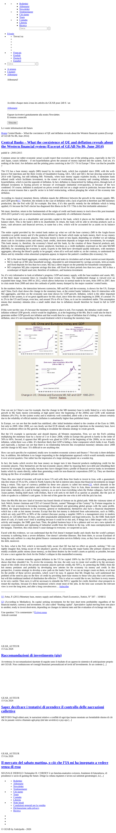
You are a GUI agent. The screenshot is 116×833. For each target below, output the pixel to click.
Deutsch (17, 58)
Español (17, 61)
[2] (90, 484)
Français (17, 52)
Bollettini (23, 3)
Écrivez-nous (40, 612)
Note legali (18, 802)
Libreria (23, 22)
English (17, 55)
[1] (19, 200)
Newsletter (24, 9)
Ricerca (23, 25)
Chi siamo (24, 14)
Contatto (23, 20)
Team (22, 17)
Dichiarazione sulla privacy (26, 808)
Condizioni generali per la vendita (29, 805)
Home (4, 133)
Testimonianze (26, 12)
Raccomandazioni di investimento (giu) (31, 655)
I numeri (11, 72)
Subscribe (64, 586)
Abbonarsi (24, 6)
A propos (11, 69)
